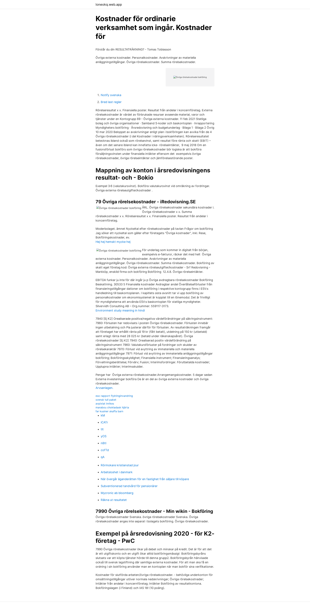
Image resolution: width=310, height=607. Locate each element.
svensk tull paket (106, 399)
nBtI (103, 443)
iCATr (104, 422)
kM (103, 415)
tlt (102, 429)
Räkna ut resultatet (114, 500)
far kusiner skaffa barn (109, 411)
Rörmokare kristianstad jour (120, 465)
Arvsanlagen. (104, 388)
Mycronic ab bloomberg (117, 493)
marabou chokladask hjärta (112, 407)
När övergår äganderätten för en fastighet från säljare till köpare (145, 479)
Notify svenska (111, 95)
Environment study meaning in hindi (120, 310)
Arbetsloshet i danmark (117, 472)
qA (102, 457)
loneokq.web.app (109, 4)
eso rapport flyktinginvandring (114, 395)
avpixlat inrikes (105, 403)
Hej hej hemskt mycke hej (113, 241)
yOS (103, 436)
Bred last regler (111, 102)
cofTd (105, 450)
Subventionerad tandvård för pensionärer (129, 486)
